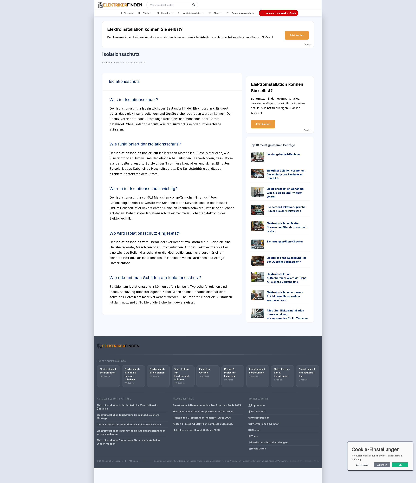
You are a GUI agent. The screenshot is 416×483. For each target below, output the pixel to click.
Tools (254, 436)
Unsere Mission (260, 417)
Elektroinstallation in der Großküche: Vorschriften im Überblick (127, 407)
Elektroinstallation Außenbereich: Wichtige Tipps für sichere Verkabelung (286, 277)
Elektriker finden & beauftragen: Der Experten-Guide (203, 411)
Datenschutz (258, 411)
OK (400, 464)
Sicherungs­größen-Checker (285, 241)
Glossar (255, 430)
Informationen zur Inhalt (265, 423)
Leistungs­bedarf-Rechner (283, 154)
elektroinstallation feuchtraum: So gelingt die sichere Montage (128, 417)
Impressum (258, 405)
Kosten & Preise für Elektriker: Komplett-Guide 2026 (203, 423)
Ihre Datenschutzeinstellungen (269, 442)
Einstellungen (362, 465)
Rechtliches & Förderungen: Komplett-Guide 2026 (202, 417)
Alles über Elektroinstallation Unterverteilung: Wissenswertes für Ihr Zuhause (287, 314)
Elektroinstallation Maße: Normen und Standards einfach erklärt (287, 227)
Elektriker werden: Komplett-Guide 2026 (196, 430)
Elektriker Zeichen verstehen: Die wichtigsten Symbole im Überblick (286, 174)
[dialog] (380, 456)
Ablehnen (382, 464)
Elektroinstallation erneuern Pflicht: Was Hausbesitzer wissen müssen (285, 296)
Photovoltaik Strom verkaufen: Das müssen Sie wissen (129, 424)
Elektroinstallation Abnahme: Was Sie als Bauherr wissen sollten (285, 192)
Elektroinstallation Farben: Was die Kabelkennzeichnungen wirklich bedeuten (131, 432)
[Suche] (193, 5)
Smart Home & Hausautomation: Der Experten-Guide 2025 (207, 405)
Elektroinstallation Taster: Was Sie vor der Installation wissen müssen (128, 442)
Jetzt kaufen (296, 35)
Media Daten (258, 448)
